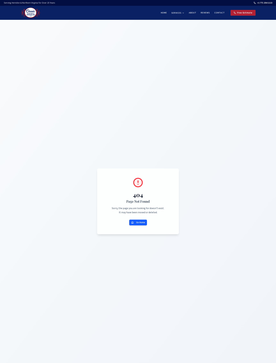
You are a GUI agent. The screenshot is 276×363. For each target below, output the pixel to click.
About (192, 12)
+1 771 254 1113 (264, 2)
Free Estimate (244, 12)
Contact (219, 12)
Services (176, 13)
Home (164, 12)
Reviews (205, 12)
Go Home (140, 222)
